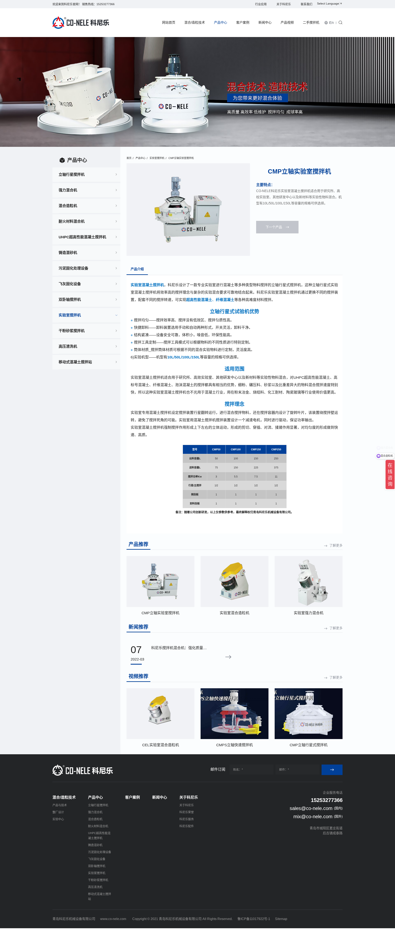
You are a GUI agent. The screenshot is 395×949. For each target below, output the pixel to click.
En (331, 23)
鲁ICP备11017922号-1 (253, 919)
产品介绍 (137, 269)
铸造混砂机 (68, 253)
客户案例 (242, 22)
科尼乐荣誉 (186, 812)
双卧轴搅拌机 (70, 300)
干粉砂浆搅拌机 (72, 331)
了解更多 (336, 545)
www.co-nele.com (113, 919)
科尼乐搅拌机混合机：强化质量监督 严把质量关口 (179, 648)
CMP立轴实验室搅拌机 (181, 158)
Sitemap (281, 919)
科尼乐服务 (186, 819)
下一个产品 (274, 227)
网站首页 (168, 22)
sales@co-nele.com (311, 808)
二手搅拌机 (311, 22)
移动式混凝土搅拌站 (75, 362)
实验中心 (58, 819)
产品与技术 (59, 805)
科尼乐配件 (186, 826)
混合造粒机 (68, 206)
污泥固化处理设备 (73, 268)
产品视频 (287, 22)
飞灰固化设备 (70, 284)
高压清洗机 (68, 346)
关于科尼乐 (283, 4)
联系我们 (306, 4)
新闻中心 (265, 22)
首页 (129, 158)
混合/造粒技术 (194, 22)
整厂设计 (58, 812)
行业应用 (261, 4)
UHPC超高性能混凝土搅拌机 (82, 237)
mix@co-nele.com (312, 816)
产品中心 (220, 22)
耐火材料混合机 (72, 221)
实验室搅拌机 (70, 315)
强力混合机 (68, 190)
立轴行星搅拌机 (72, 175)
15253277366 (105, 4)
